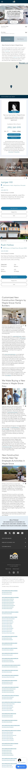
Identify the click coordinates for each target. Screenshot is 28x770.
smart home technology (10, 354)
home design (23, 337)
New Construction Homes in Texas (9, 748)
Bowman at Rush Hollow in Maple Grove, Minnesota (14, 525)
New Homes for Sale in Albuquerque (8, 697)
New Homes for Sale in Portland (7, 721)
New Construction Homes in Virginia (9, 758)
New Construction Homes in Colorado (10, 611)
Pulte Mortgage (5, 428)
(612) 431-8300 (4, 251)
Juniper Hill (7, 182)
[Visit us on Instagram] (22, 533)
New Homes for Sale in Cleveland (7, 715)
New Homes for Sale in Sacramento (7, 606)
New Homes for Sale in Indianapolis (7, 649)
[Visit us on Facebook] (6, 533)
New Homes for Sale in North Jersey (7, 690)
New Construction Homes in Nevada (9, 680)
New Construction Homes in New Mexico (10, 695)
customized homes (17, 336)
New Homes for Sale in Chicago (7, 644)
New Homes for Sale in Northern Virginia (8, 760)
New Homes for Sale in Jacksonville (7, 621)
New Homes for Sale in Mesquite (7, 683)
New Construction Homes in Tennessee (10, 743)
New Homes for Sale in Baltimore (7, 660)
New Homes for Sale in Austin (7, 750)
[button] (11, 87)
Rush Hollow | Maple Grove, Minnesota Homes (14, 523)
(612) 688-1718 (4, 190)
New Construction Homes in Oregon (9, 720)
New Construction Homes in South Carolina (11, 730)
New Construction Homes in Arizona (10, 590)
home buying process (12, 412)
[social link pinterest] (26, 178)
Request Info (14, 212)
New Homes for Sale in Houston (7, 753)
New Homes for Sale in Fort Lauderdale (8, 618)
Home (2, 5)
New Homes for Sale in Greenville (7, 736)
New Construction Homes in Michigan (10, 670)
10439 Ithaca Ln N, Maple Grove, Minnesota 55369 (15, 248)
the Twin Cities (17, 57)
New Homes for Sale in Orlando (7, 626)
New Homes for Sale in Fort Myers (7, 620)
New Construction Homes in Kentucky (10, 653)
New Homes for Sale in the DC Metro (8, 661)
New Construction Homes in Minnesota (10, 675)
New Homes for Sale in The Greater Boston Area (9, 666)
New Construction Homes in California (10, 597)
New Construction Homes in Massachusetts (11, 665)
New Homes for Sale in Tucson (7, 593)
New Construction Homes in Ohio (9, 713)
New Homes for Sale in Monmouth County (8, 688)
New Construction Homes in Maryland (10, 658)
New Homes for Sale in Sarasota (7, 629)
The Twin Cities (14, 5)
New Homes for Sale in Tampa (7, 631)
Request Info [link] (14, 137)
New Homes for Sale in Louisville (7, 654)
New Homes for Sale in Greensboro (7, 706)
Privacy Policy (16, 568)
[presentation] (0, 14)
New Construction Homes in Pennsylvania (11, 725)
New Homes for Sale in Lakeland (7, 623)
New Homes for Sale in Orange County (8, 602)
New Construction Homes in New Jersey (10, 687)
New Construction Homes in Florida (9, 617)
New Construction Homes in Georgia (9, 636)
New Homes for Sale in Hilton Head (7, 738)
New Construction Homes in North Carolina (11, 702)
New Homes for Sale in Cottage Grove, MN (14, 522)
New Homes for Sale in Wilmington (7, 710)
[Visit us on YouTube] (18, 533)
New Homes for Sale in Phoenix (7, 592)
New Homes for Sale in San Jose (7, 608)
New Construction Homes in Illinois (9, 643)
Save (14, 215)
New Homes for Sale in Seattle (7, 765)
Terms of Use (8, 568)
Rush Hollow (7, 245)
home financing (14, 427)
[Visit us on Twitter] (10, 533)
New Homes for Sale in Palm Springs (8, 603)
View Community (14, 208)
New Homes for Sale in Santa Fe (7, 698)
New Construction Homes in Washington (10, 763)
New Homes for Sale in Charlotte (7, 705)
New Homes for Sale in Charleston (7, 732)
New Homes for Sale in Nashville (7, 745)
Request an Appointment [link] (14, 134)
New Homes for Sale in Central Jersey (8, 691)
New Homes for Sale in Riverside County (8, 605)
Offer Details (14, 22)
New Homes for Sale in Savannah (7, 639)
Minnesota (7, 5)
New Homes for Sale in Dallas (7, 751)
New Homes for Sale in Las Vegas (7, 682)
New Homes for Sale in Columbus (7, 716)
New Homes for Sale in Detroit (7, 671)
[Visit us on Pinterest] (14, 533)
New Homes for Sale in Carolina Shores (8, 703)
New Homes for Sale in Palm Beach (7, 628)
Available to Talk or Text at (14, 124)
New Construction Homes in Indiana (9, 648)
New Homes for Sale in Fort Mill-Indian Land (9, 735)
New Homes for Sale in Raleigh (7, 708)
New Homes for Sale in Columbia (7, 733)
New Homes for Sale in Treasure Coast (8, 632)
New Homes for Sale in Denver (7, 613)
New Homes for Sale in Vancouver (7, 766)
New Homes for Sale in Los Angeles (7, 600)
